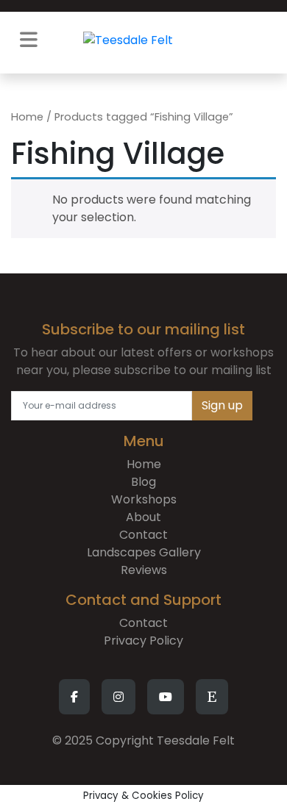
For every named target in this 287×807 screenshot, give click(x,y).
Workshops (144, 499)
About (143, 517)
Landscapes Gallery (144, 552)
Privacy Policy (143, 640)
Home (27, 117)
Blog (143, 481)
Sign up (222, 405)
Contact (143, 534)
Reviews (144, 570)
